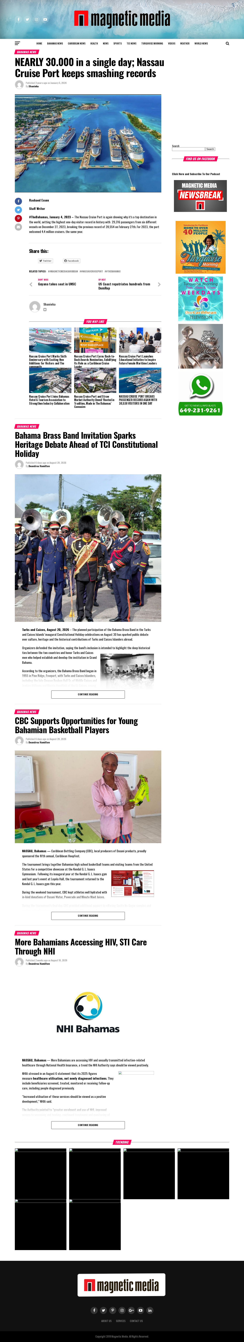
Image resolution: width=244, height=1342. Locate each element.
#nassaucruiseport (92, 271)
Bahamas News (55, 43)
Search (175, 146)
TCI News (131, 43)
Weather (185, 43)
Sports (117, 43)
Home (39, 43)
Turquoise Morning (152, 43)
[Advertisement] (194, 116)
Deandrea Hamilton (39, 466)
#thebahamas (113, 271)
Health (94, 43)
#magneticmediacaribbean (63, 271)
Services (121, 1321)
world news (201, 43)
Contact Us (136, 1321)
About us (106, 1321)
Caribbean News (76, 43)
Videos (171, 43)
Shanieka (34, 86)
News (105, 43)
